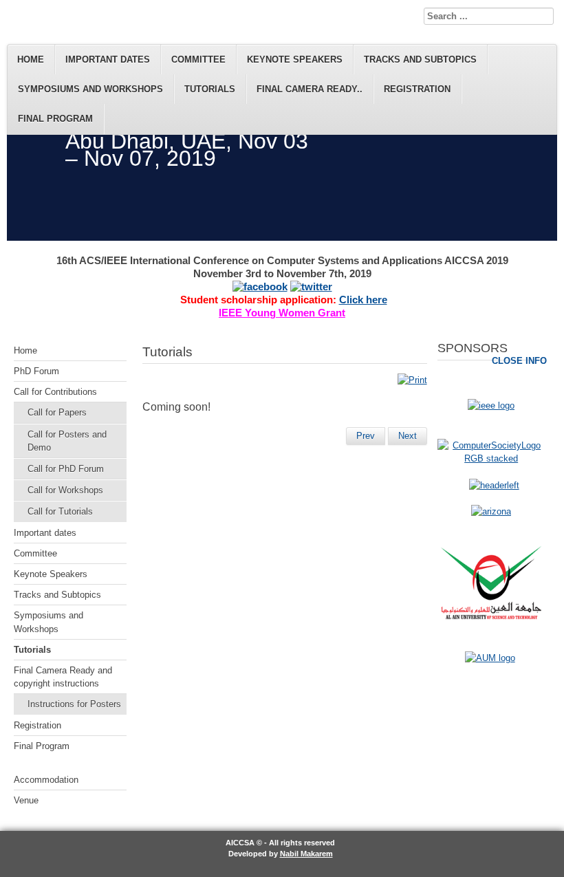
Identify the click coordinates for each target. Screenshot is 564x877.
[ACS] (494, 485)
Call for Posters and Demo (67, 441)
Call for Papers (57, 412)
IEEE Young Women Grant (282, 312)
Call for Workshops (65, 490)
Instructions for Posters (74, 704)
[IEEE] (491, 405)
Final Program (55, 118)
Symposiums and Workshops (90, 89)
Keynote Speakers (295, 59)
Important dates (107, 59)
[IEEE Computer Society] (491, 458)
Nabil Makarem (306, 853)
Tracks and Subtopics (420, 59)
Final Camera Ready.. (309, 89)
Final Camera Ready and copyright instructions (63, 677)
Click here (363, 299)
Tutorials (209, 89)
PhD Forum (36, 371)
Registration (417, 89)
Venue (26, 800)
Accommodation (46, 780)
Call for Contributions (55, 392)
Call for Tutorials (60, 511)
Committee (198, 59)
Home (30, 59)
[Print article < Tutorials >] (412, 380)
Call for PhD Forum (66, 469)
